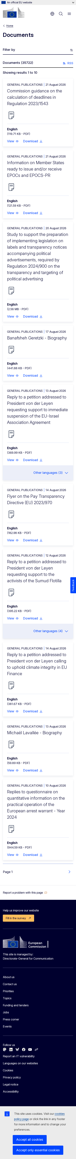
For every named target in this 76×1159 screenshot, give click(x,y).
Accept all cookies (29, 1139)
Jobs (6, 1012)
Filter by (9, 49)
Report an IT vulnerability (19, 1056)
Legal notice (10, 1084)
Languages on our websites (20, 1063)
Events (7, 1026)
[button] (13, 141)
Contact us (10, 984)
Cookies (8, 1070)
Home (9, 25)
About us (8, 977)
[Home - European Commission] (13, 12)
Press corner (11, 1019)
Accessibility (11, 1091)
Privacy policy (12, 1077)
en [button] (52, 14)
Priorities (8, 991)
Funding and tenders (16, 1005)
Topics (7, 998)
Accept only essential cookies (38, 1150)
